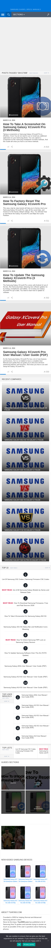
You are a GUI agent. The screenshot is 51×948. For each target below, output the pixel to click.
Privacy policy (29, 944)
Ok (19, 944)
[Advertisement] (25, 44)
